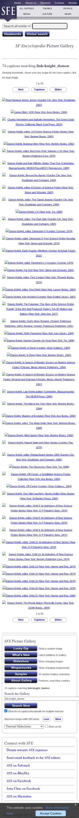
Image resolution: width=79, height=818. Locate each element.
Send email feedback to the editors (33, 757)
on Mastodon (19, 796)
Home (17, 3)
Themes (47, 8)
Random (45, 3)
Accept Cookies (50, 813)
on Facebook (19, 780)
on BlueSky (18, 773)
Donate (72, 3)
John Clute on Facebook (23, 788)
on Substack (18, 765)
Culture (47, 14)
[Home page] (8, 12)
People (68, 8)
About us (30, 3)
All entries (27, 8)
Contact (59, 3)
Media (26, 14)
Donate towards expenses (27, 750)
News (68, 14)
